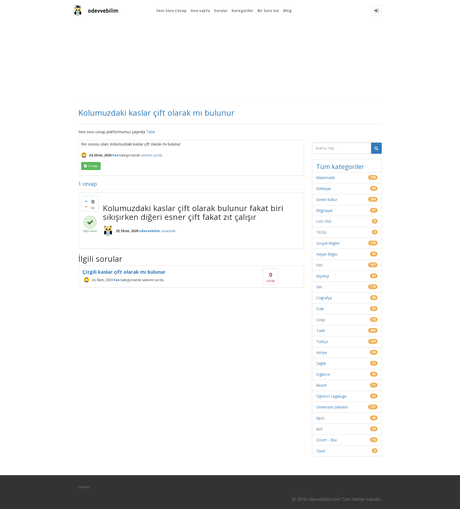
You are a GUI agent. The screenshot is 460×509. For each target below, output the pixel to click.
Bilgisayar (324, 210)
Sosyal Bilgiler (328, 243)
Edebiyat (323, 188)
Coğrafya (324, 297)
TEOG (321, 232)
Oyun (320, 450)
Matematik (325, 177)
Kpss (320, 418)
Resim (321, 385)
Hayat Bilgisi (326, 254)
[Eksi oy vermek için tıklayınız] (86, 206)
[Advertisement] (230, 61)
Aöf (319, 428)
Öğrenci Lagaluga (331, 396)
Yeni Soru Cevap (171, 10)
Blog (287, 10)
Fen (115, 155)
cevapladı (168, 231)
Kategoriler (242, 10)
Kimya (321, 352)
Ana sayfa (200, 10)
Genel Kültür (326, 199)
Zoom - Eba (326, 439)
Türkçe (322, 341)
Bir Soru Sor (268, 10)
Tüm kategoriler (340, 166)
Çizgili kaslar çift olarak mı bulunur (124, 272)
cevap (93, 166)
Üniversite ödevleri (332, 407)
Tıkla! (150, 131)
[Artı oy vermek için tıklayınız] (86, 201)
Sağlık (321, 363)
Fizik (320, 308)
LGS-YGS (323, 221)
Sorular (221, 10)
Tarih (320, 330)
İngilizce (323, 374)
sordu (157, 155)
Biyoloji (322, 275)
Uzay (320, 319)
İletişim (83, 486)
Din (319, 286)
